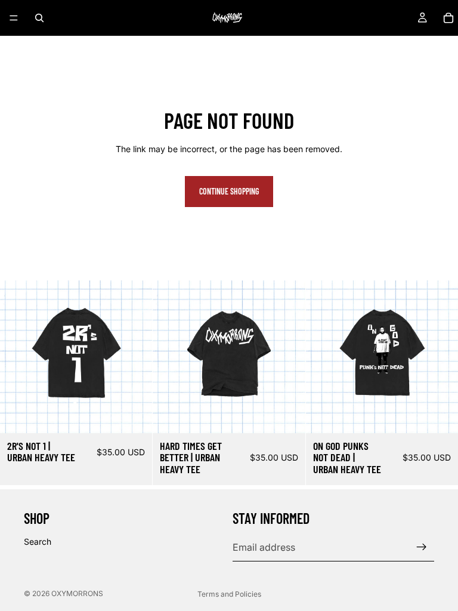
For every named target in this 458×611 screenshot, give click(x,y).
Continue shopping (229, 191)
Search (37, 541)
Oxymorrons (77, 593)
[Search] (39, 18)
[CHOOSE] (134, 414)
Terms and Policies (229, 594)
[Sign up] (421, 547)
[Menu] (13, 18)
